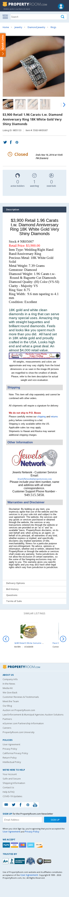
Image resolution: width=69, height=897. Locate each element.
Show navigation (6, 16)
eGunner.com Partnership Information (23, 723)
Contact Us (8, 787)
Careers (7, 727)
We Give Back (10, 692)
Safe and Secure (12, 778)
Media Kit (8, 688)
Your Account (10, 774)
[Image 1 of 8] (34, 66)
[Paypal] (7, 845)
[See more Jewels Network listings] (34, 358)
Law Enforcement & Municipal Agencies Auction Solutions (33, 714)
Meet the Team (11, 701)
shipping (41, 416)
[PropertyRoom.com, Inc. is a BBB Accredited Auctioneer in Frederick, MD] (14, 861)
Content (3, 45)
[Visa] (15, 845)
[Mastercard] (23, 845)
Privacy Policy (10, 748)
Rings (53, 27)
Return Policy (10, 757)
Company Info (10, 679)
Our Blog (7, 705)
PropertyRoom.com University (18, 732)
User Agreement (11, 744)
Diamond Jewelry (36, 27)
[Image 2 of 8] (20, 104)
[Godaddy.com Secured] (44, 861)
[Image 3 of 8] (32, 104)
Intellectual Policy (12, 762)
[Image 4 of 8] (45, 104)
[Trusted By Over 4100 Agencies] (31, 861)
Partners (7, 719)
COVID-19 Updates (12, 796)
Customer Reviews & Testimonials (21, 696)
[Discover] (39, 845)
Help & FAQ (9, 791)
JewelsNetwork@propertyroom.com (35, 479)
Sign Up (55, 819)
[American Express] (31, 845)
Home (6, 27)
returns (54, 416)
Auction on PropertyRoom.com (19, 710)
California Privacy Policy (15, 753)
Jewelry (18, 27)
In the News (9, 683)
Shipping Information (14, 783)
